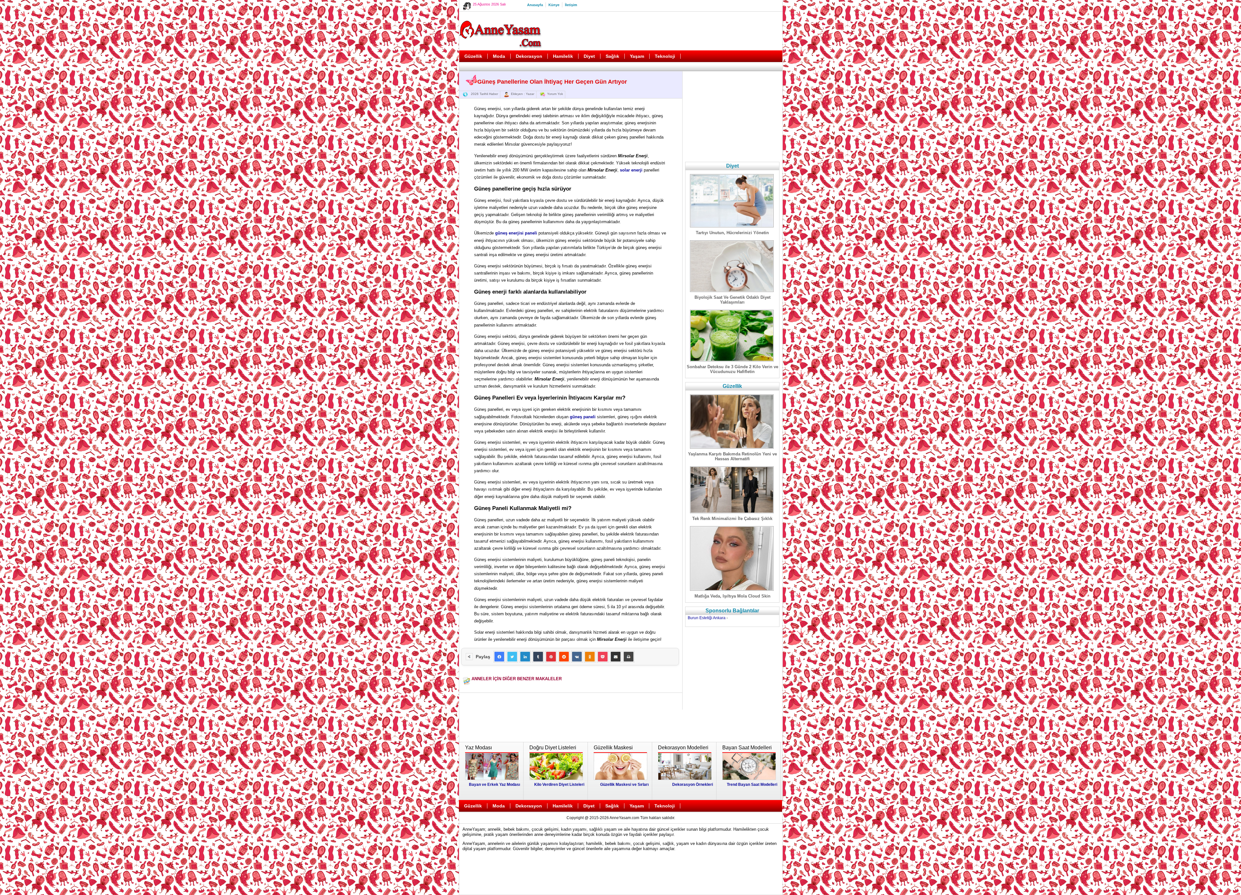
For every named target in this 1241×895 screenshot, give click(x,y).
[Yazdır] (628, 656)
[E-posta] (615, 656)
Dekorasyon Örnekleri (692, 784)
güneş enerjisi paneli (516, 233)
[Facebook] (499, 656)
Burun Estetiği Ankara (707, 618)
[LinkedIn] (525, 656)
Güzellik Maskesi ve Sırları (624, 784)
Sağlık (612, 56)
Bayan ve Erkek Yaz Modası (494, 784)
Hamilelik (563, 56)
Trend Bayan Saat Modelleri (752, 784)
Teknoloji (665, 56)
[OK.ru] (590, 656)
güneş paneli (583, 416)
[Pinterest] (551, 656)
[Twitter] (512, 656)
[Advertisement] (662, 31)
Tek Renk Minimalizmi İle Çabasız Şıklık (732, 518)
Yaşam (637, 56)
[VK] (577, 656)
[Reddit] (564, 656)
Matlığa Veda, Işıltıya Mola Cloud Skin (732, 596)
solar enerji (631, 170)
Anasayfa (535, 5)
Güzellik (473, 56)
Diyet (589, 56)
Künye (553, 5)
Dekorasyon (529, 56)
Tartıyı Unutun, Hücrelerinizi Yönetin (732, 232)
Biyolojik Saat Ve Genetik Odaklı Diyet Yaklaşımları (732, 300)
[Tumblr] (538, 656)
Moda (499, 56)
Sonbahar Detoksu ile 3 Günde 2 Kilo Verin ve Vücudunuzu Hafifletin (732, 369)
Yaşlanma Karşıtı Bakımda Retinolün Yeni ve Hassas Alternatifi (732, 456)
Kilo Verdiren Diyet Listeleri (559, 784)
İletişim (571, 5)
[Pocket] (603, 656)
